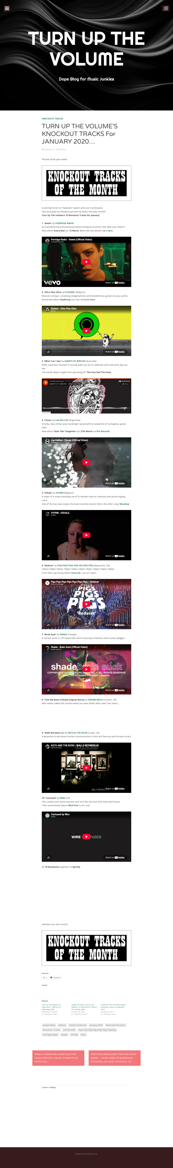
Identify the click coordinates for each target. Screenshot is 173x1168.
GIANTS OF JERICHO (74, 361)
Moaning (124, 504)
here (110, 230)
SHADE (63, 634)
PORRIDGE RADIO (64, 223)
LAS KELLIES (61, 420)
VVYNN (59, 492)
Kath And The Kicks (115, 1025)
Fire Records (102, 431)
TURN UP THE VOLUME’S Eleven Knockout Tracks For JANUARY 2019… (113, 1007)
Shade (64, 1034)
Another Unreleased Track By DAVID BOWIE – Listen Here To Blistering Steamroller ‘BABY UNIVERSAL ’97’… (113, 1058)
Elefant (62, 1025)
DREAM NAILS (95, 699)
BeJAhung (65, 299)
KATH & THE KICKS (77, 732)
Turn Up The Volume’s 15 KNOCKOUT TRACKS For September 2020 (51, 1007)
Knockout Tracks (52, 118)
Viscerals (75, 572)
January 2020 (96, 1025)
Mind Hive (73, 805)
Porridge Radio (50, 1034)
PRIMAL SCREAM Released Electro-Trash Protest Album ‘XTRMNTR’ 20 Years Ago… (56, 1058)
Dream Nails (49, 1025)
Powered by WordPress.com (86, 1154)
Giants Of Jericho (77, 1025)
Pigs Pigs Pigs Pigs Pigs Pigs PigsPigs (97, 1029)
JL (65, 149)
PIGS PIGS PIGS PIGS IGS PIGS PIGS (75, 565)
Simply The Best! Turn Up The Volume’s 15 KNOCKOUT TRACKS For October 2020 (84, 1007)
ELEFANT (70, 292)
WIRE (62, 798)
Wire (83, 1034)
